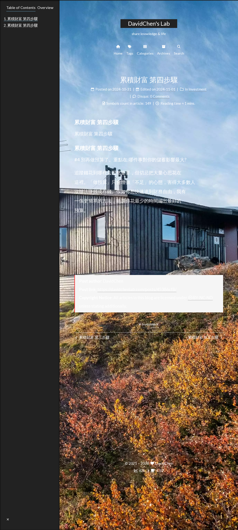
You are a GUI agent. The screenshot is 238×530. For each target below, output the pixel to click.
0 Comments (160, 96)
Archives (163, 53)
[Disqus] (148, 398)
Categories (145, 53)
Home (118, 53)
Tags (129, 53)
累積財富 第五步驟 (203, 337)
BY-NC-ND (203, 297)
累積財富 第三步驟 (94, 337)
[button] (8, 519)
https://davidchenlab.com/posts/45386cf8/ (136, 289)
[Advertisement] (148, 245)
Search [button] (179, 53)
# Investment (149, 324)
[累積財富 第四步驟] (220, 121)
